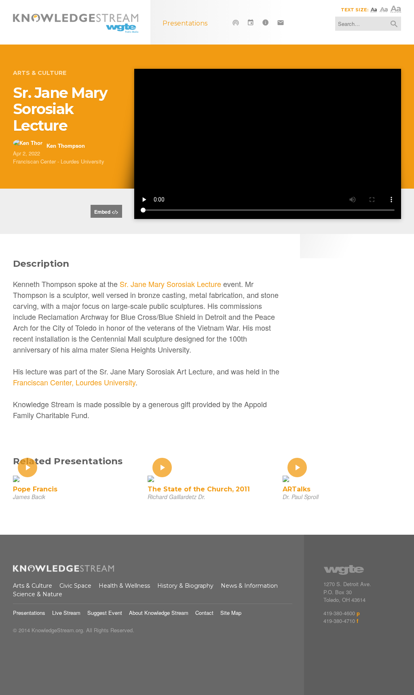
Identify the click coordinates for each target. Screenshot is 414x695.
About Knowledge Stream (158, 612)
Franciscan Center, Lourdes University (74, 382)
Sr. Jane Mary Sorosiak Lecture (170, 283)
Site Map (230, 612)
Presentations (29, 612)
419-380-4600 (339, 613)
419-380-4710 (339, 621)
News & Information (249, 585)
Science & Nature (37, 594)
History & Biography (185, 585)
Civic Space (75, 585)
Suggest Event (104, 612)
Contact (204, 612)
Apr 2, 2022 (26, 153)
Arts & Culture (39, 73)
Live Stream (66, 612)
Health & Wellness (124, 585)
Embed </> (106, 211)
